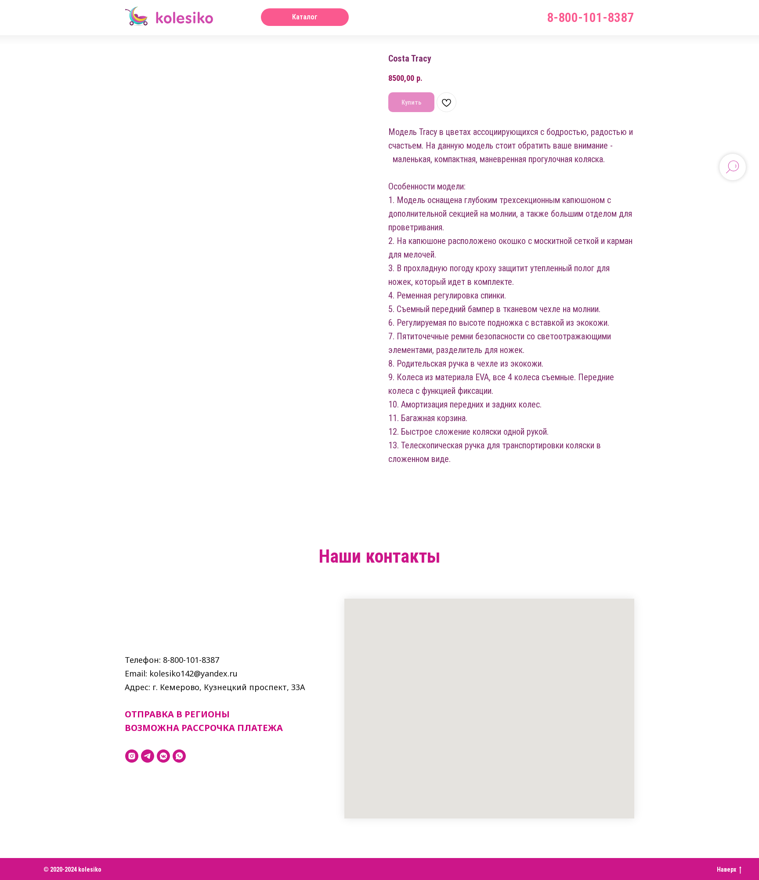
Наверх (726, 869)
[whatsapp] (179, 756)
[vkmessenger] (163, 756)
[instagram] (131, 756)
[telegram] (147, 756)
